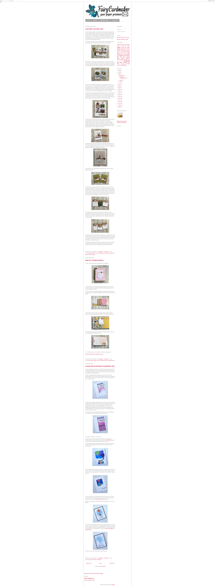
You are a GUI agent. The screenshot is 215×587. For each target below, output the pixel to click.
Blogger (113, 584)
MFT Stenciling (110, 440)
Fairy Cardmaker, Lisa (89, 578)
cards (96, 253)
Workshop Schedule (104, 20)
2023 (119, 74)
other (124, 55)
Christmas (106, 253)
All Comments (121, 31)
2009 (119, 106)
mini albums (90, 360)
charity (118, 49)
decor (125, 50)
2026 (119, 70)
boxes (125, 44)
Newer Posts (88, 563)
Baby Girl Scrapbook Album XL (94, 260)
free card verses (126, 51)
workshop (123, 65)
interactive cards (123, 52)
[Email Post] (110, 251)
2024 (119, 72)
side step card (120, 61)
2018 (119, 91)
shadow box (122, 59)
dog (126, 50)
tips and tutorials (122, 62)
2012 (119, 101)
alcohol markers (91, 253)
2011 (119, 103)
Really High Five (100, 499)
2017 (119, 93)
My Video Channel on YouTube (123, 37)
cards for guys (101, 253)
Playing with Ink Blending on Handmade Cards (100, 366)
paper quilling (126, 56)
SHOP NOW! (95, 20)
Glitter (118, 52)
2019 (119, 89)
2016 (119, 94)
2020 (119, 87)
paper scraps (88, 254)
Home (88, 20)
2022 (119, 84)
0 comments (106, 251)
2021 (119, 86)
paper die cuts (111, 253)
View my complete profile (89, 580)
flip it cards (121, 51)
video (113, 360)
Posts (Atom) (103, 566)
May (120, 82)
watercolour (119, 65)
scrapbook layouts (104, 360)
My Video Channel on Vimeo (122, 39)
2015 (119, 96)
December (121, 75)
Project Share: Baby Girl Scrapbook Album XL (94, 354)
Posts (119, 29)
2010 (119, 105)
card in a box (120, 45)
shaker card (127, 59)
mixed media (123, 54)
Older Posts (112, 563)
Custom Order (120, 50)
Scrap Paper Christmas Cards (94, 29)
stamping (93, 254)
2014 (119, 98)
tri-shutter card (123, 63)
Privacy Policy (115, 20)
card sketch (127, 45)
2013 (119, 99)
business (128, 44)
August (121, 80)
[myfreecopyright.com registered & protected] (123, 122)
